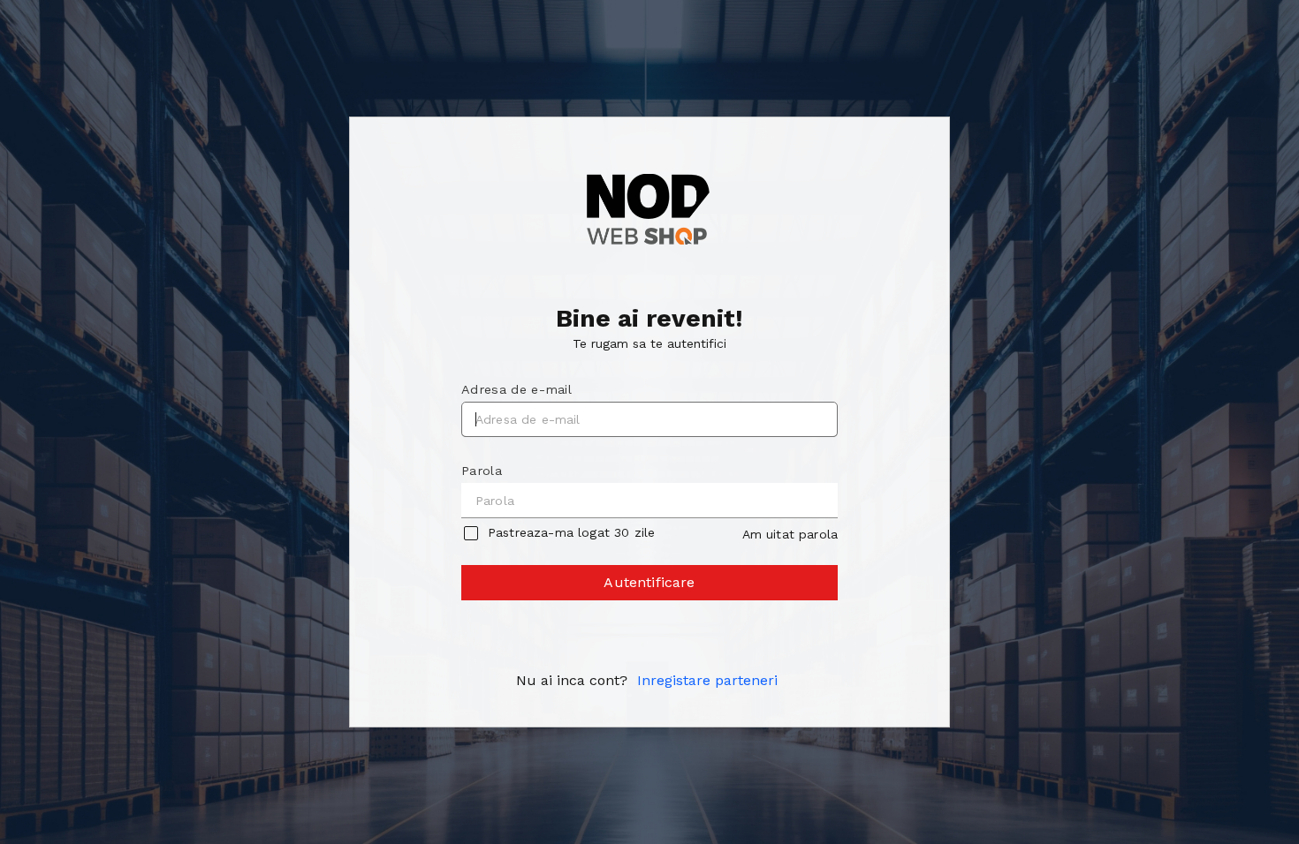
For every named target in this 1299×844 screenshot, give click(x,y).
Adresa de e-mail (516, 389)
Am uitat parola (790, 534)
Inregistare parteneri (707, 680)
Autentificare (649, 582)
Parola (481, 470)
